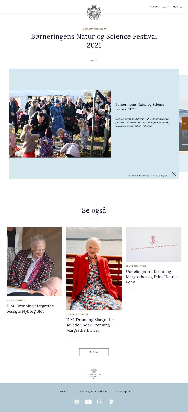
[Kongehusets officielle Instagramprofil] (99, 402)
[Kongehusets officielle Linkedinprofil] (111, 402)
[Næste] (185, 123)
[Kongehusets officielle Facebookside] (76, 402)
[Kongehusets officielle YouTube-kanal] (88, 402)
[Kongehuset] (94, 12)
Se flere (94, 352)
